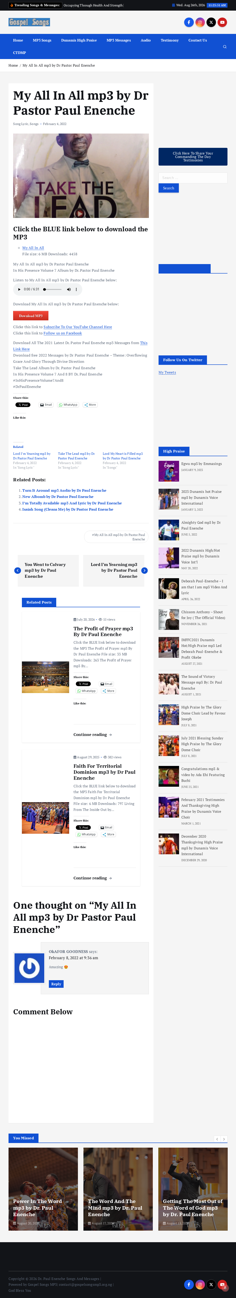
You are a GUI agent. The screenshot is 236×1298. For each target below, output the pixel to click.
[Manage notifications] (225, 1288)
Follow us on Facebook (63, 338)
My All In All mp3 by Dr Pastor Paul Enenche (59, 70)
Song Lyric (20, 129)
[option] (43, 1194)
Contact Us (198, 45)
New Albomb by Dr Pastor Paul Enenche (57, 501)
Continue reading (91, 739)
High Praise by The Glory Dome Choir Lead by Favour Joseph (203, 718)
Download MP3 (31, 321)
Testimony (170, 45)
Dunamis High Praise (79, 45)
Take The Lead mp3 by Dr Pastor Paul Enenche (76, 461)
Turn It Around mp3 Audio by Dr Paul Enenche (64, 495)
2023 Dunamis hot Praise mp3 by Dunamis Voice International (201, 502)
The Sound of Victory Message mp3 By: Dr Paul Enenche (201, 687)
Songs (34, 129)
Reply (56, 989)
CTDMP (19, 58)
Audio (146, 45)
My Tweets (167, 377)
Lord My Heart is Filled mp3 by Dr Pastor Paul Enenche (123, 461)
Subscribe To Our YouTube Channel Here (78, 332)
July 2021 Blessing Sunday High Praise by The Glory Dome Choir (202, 749)
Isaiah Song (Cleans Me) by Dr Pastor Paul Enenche (67, 514)
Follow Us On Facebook (184, 274)
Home (18, 45)
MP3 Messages (119, 45)
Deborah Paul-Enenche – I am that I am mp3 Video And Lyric (204, 592)
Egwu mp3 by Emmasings (201, 469)
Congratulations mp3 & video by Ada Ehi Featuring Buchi (203, 780)
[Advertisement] (193, 117)
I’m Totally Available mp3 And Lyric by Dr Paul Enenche (72, 508)
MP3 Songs (42, 45)
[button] (217, 1144)
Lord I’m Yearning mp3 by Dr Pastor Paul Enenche (31, 461)
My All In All (33, 253)
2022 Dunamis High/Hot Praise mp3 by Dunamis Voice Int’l (200, 561)
